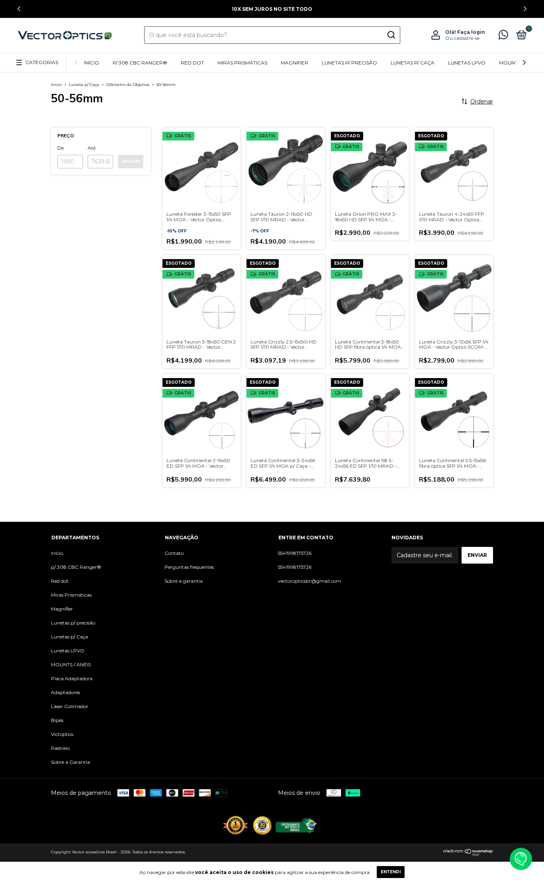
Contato (174, 553)
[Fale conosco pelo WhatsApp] (503, 36)
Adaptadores (65, 692)
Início (91, 63)
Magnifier (294, 63)
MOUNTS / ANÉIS (71, 664)
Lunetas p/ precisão (349, 63)
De (60, 148)
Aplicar (130, 161)
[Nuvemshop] (468, 854)
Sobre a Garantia (70, 762)
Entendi (391, 871)
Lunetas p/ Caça (412, 63)
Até (92, 148)
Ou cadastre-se (462, 38)
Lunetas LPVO (466, 63)
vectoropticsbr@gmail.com (309, 581)
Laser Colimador (69, 706)
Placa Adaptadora (71, 678)
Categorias (41, 62)
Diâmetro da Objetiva (127, 84)
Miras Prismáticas (242, 63)
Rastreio (60, 748)
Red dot (192, 63)
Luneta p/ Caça (84, 84)
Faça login (471, 32)
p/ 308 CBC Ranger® (140, 63)
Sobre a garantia (183, 581)
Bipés (57, 720)
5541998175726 (294, 553)
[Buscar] (390, 35)
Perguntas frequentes (189, 567)
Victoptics (62, 734)
